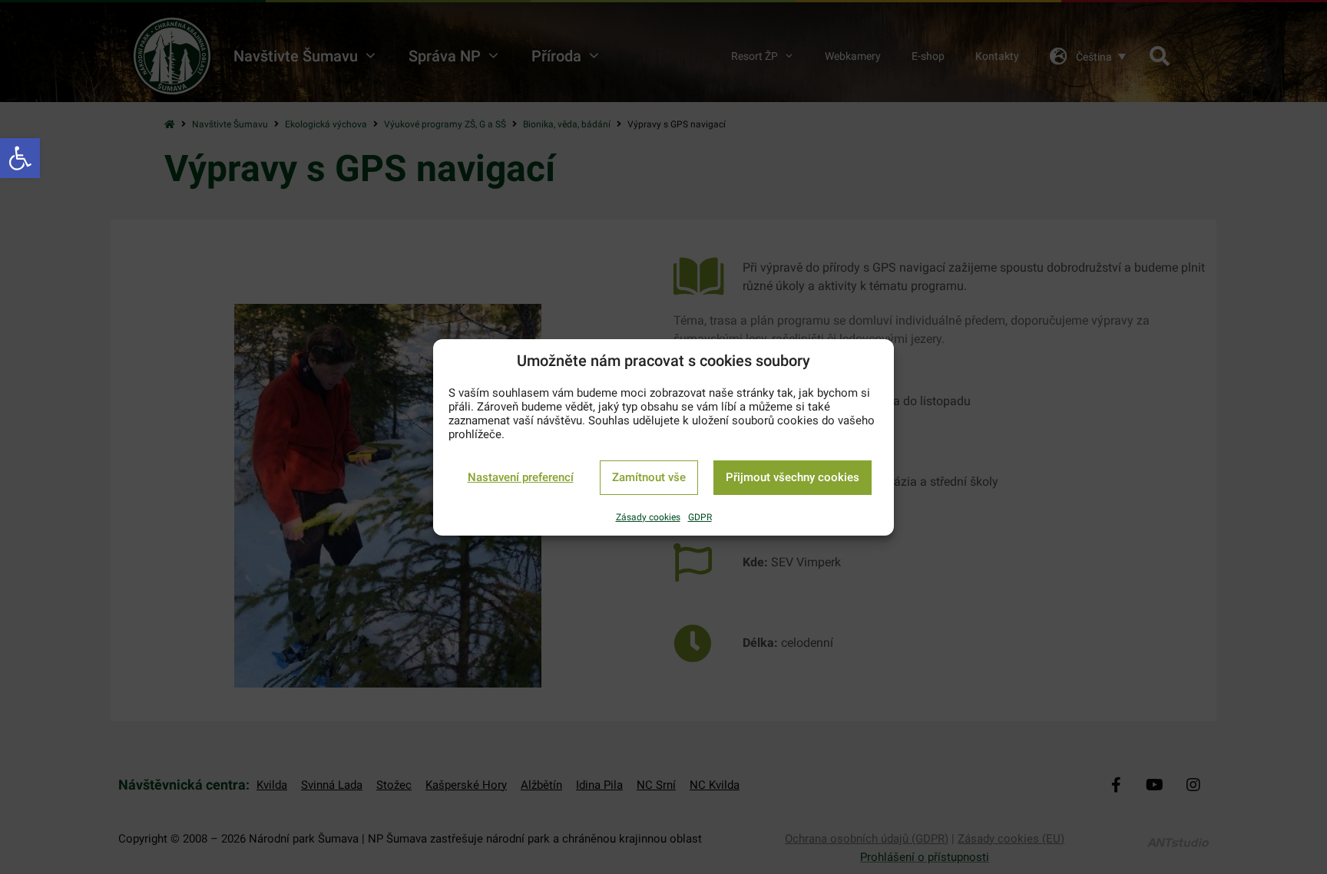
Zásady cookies (648, 517)
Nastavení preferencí (521, 477)
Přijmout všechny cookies (792, 477)
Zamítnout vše (649, 477)
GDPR (700, 517)
